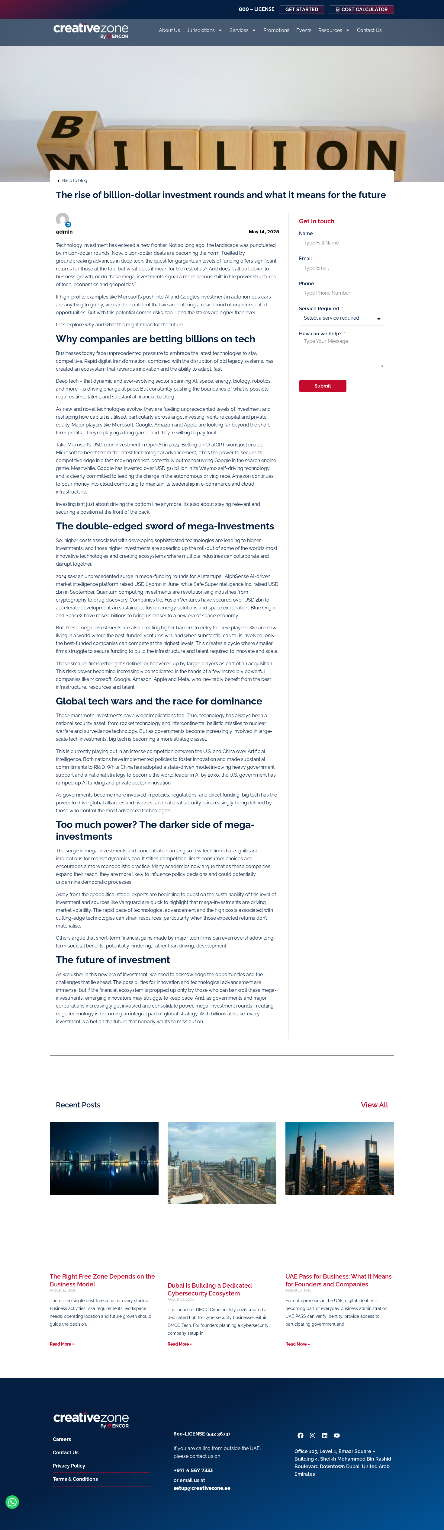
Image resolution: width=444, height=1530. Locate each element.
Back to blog (74, 180)
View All (374, 1104)
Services (239, 30)
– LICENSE (257, 9)
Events (303, 30)
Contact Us (369, 30)
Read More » (62, 1344)
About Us (169, 30)
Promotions (276, 30)
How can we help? (321, 333)
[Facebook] (300, 1435)
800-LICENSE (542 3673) (202, 1434)
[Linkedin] (68, 225)
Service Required (319, 308)
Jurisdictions (201, 30)
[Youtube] (337, 1435)
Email (306, 258)
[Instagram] (313, 1435)
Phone (307, 283)
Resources (330, 30)
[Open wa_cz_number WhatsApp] (12, 1502)
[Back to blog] (58, 180)
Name (306, 233)
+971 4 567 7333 (193, 1470)
